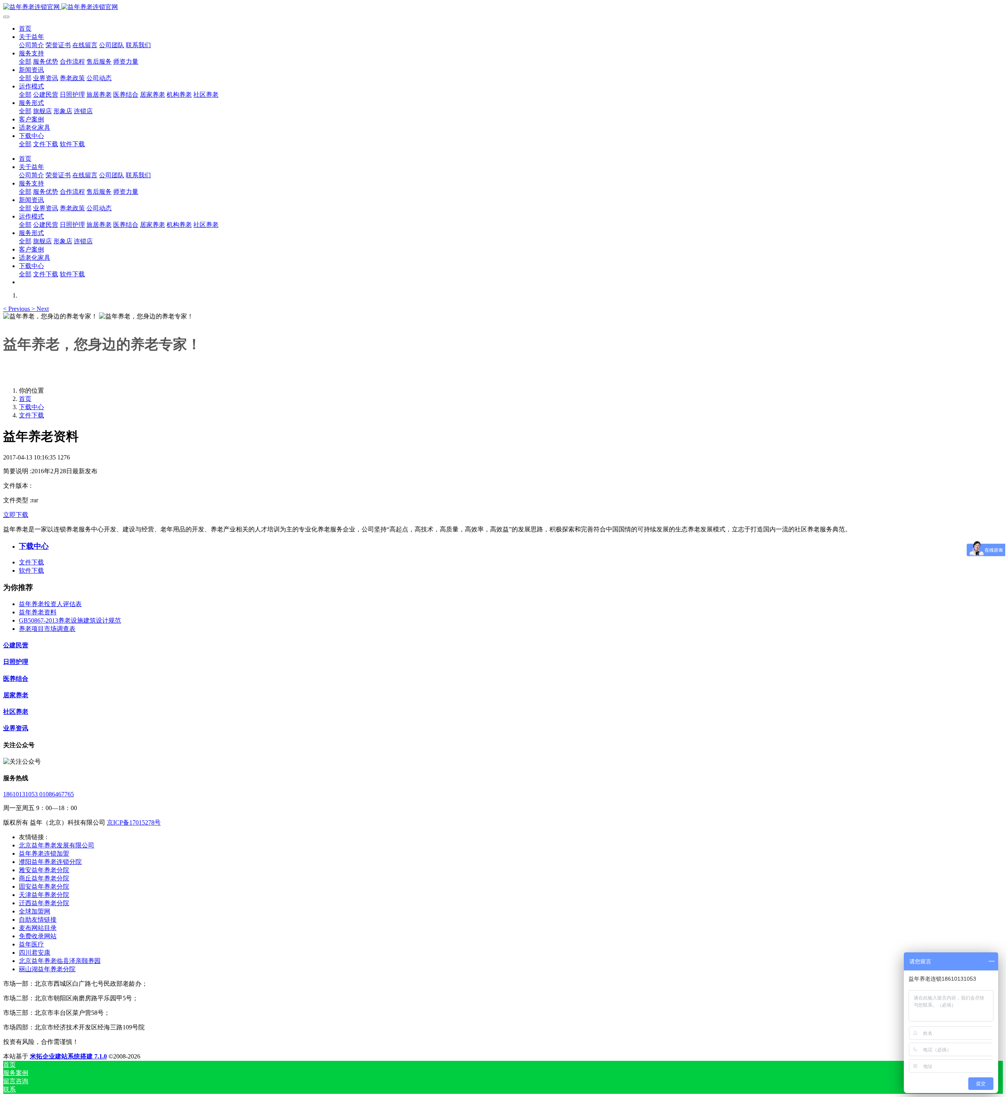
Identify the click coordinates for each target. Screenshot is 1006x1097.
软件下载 (31, 570)
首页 (25, 28)
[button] (17, 308)
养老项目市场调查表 (47, 628)
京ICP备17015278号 (134, 822)
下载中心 (31, 407)
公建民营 (15, 645)
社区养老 (15, 711)
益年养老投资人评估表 (50, 604)
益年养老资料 (38, 612)
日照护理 (15, 661)
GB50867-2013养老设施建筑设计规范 (70, 620)
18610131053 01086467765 (38, 794)
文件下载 (31, 415)
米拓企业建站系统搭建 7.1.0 (68, 1056)
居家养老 (15, 695)
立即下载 (15, 514)
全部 (25, 61)
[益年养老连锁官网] (503, 7)
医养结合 (15, 678)
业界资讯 (15, 728)
